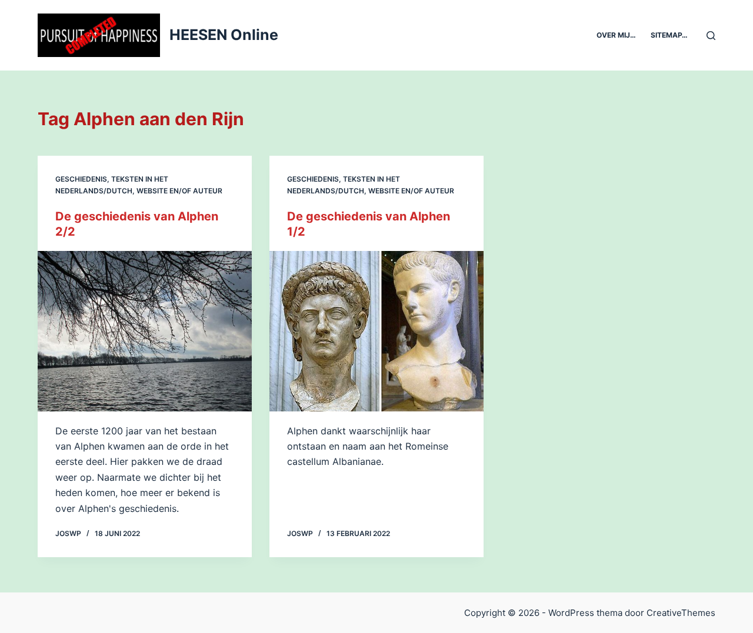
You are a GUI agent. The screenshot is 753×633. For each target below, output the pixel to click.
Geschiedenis (81, 179)
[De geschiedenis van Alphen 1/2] (376, 331)
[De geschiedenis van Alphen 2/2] (145, 331)
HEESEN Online (223, 34)
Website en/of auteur (179, 190)
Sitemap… (669, 35)
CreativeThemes (681, 612)
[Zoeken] (711, 35)
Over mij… (616, 35)
